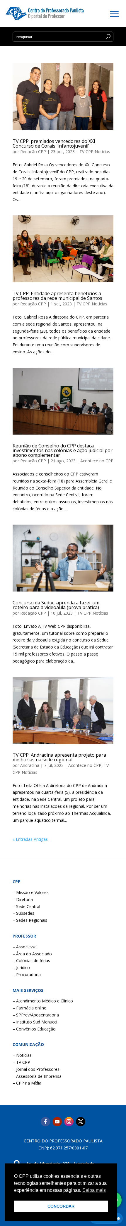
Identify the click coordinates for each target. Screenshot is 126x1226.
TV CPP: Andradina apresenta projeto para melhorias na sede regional (59, 757)
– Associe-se (25, 947)
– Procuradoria (27, 974)
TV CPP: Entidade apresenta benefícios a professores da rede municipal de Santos (57, 295)
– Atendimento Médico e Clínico (43, 1001)
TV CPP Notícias (94, 151)
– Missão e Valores (31, 892)
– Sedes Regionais (30, 920)
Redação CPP (33, 151)
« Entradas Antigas (30, 839)
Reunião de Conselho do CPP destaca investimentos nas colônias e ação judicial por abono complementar (63, 450)
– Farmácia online (29, 1008)
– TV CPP (21, 1062)
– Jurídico (21, 967)
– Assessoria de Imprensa (37, 1076)
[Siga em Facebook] (45, 1121)
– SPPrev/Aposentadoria (36, 1015)
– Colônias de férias (31, 960)
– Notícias (22, 1055)
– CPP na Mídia (27, 1083)
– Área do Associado (32, 954)
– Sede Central (26, 906)
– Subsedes (23, 913)
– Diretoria (23, 899)
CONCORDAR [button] (60, 1206)
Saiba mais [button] (94, 1190)
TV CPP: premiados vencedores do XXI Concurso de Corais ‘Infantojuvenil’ (54, 143)
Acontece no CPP (96, 461)
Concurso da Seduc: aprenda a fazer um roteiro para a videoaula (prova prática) (56, 605)
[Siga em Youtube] (57, 1121)
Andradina (29, 765)
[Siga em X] (80, 1121)
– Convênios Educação (34, 1029)
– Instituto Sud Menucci (35, 1022)
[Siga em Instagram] (69, 1121)
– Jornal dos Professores (36, 1069)
